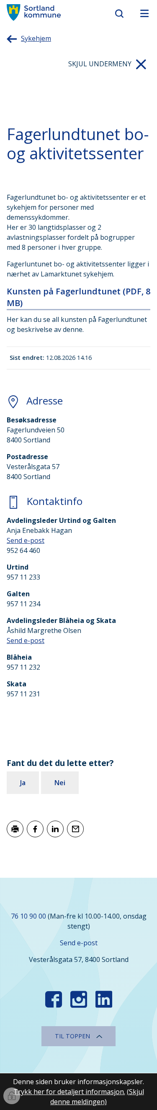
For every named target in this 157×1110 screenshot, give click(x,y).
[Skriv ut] (15, 829)
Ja (23, 782)
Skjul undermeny (99, 63)
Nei (59, 782)
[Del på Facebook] (35, 829)
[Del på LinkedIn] (55, 829)
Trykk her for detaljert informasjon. (69, 1091)
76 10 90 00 (28, 916)
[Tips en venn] (75, 829)
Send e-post (25, 540)
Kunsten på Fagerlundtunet (78, 297)
